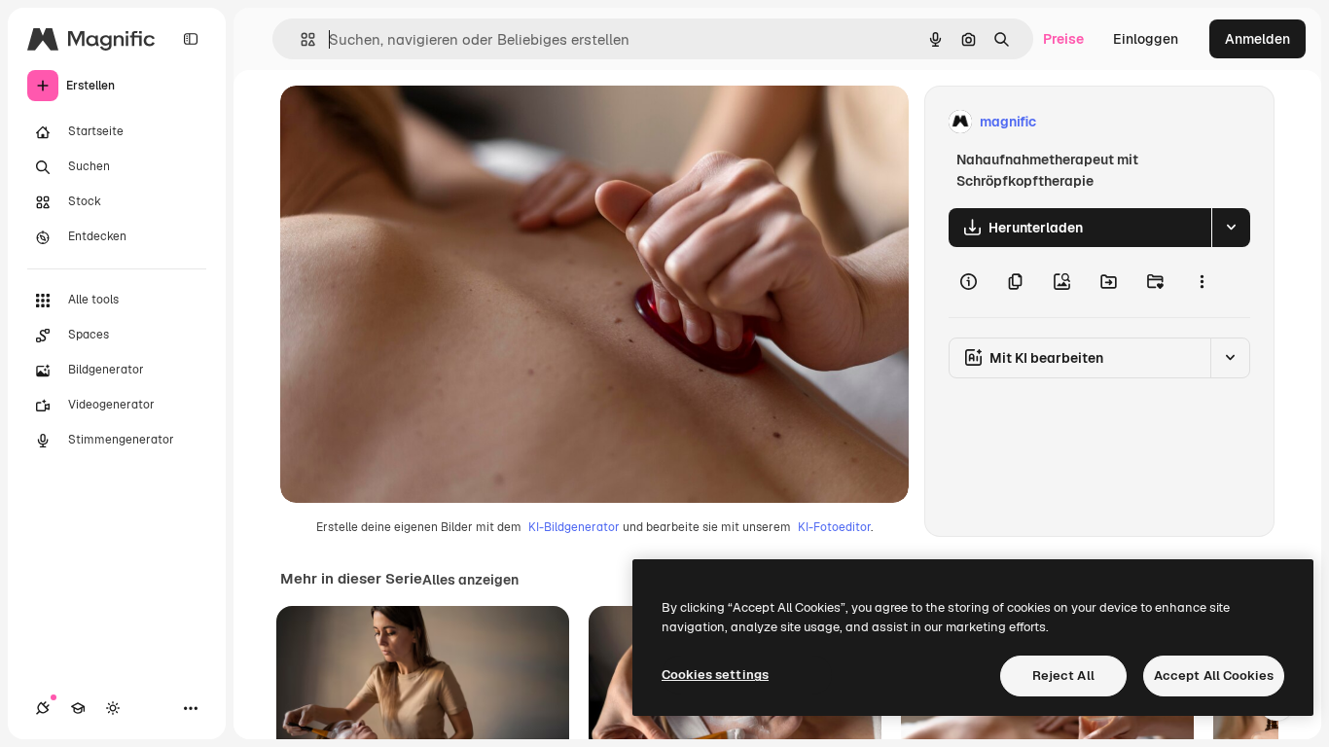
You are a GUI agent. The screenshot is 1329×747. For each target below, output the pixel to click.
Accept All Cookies (1214, 675)
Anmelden (1257, 39)
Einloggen (1145, 39)
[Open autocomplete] (300, 39)
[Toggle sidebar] (190, 38)
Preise (1063, 39)
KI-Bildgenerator (574, 527)
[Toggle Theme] (112, 708)
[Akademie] (77, 708)
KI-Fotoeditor (834, 527)
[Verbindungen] (42, 708)
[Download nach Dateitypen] (1230, 227)
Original (404, 122)
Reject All (1063, 675)
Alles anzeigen (470, 579)
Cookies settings (715, 674)
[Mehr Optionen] (1201, 282)
